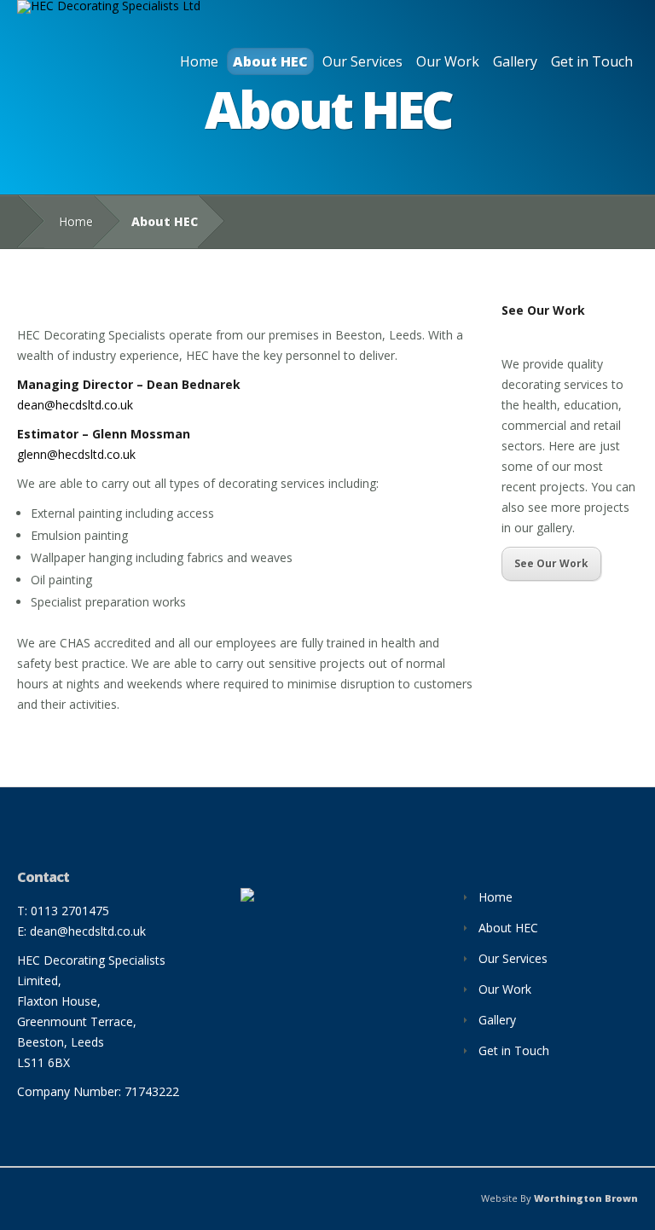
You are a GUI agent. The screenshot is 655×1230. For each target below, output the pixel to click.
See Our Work (551, 563)
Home (199, 61)
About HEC (270, 61)
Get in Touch (592, 61)
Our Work (447, 61)
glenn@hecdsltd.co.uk (76, 454)
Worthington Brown (586, 1198)
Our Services (362, 61)
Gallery (515, 61)
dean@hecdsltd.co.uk (75, 405)
